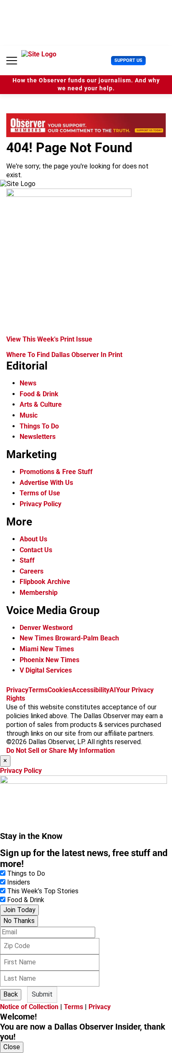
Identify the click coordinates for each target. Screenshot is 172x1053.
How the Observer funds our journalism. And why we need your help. (86, 84)
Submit (42, 994)
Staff (27, 560)
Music (29, 415)
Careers (31, 571)
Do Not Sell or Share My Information (60, 751)
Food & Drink (39, 394)
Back (10, 994)
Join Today (19, 910)
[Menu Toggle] (11, 61)
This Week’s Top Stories (42, 891)
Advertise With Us (46, 483)
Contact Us (36, 550)
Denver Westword (46, 628)
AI (112, 690)
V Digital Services (46, 670)
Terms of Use (40, 493)
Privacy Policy (40, 504)
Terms (38, 690)
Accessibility (90, 690)
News (28, 383)
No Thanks (19, 921)
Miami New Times (47, 649)
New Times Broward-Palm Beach (69, 638)
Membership (39, 593)
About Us (33, 539)
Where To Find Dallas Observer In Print (64, 355)
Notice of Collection (29, 1007)
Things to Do (26, 873)
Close (11, 1047)
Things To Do (39, 426)
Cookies (60, 690)
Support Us (128, 60)
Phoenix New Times (49, 660)
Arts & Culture (41, 404)
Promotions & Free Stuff (56, 472)
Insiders (18, 882)
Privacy (17, 690)
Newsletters (38, 437)
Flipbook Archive (45, 582)
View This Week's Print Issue (49, 339)
